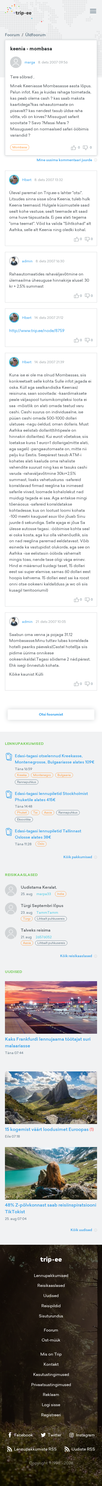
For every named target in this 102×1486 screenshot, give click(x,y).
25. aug (26, 893)
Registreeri (51, 1415)
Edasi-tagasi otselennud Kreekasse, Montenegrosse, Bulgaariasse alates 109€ (54, 759)
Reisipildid (51, 1305)
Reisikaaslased (51, 1285)
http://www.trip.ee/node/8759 (36, 330)
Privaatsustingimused (51, 1384)
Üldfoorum (35, 34)
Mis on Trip (51, 1354)
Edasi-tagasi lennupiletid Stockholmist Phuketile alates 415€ (51, 796)
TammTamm (47, 912)
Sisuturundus (51, 1316)
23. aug (26, 912)
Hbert (26, 179)
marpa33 (43, 893)
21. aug (26, 937)
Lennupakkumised (51, 1275)
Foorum (12, 34)
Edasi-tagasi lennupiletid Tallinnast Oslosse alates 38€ (48, 834)
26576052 (44, 937)
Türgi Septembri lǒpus (42, 905)
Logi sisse (51, 1404)
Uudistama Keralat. (39, 887)
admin (27, 261)
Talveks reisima (36, 930)
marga (30, 62)
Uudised (51, 1295)
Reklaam (51, 1394)
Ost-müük (51, 1340)
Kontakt (51, 1364)
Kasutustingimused (51, 1374)
